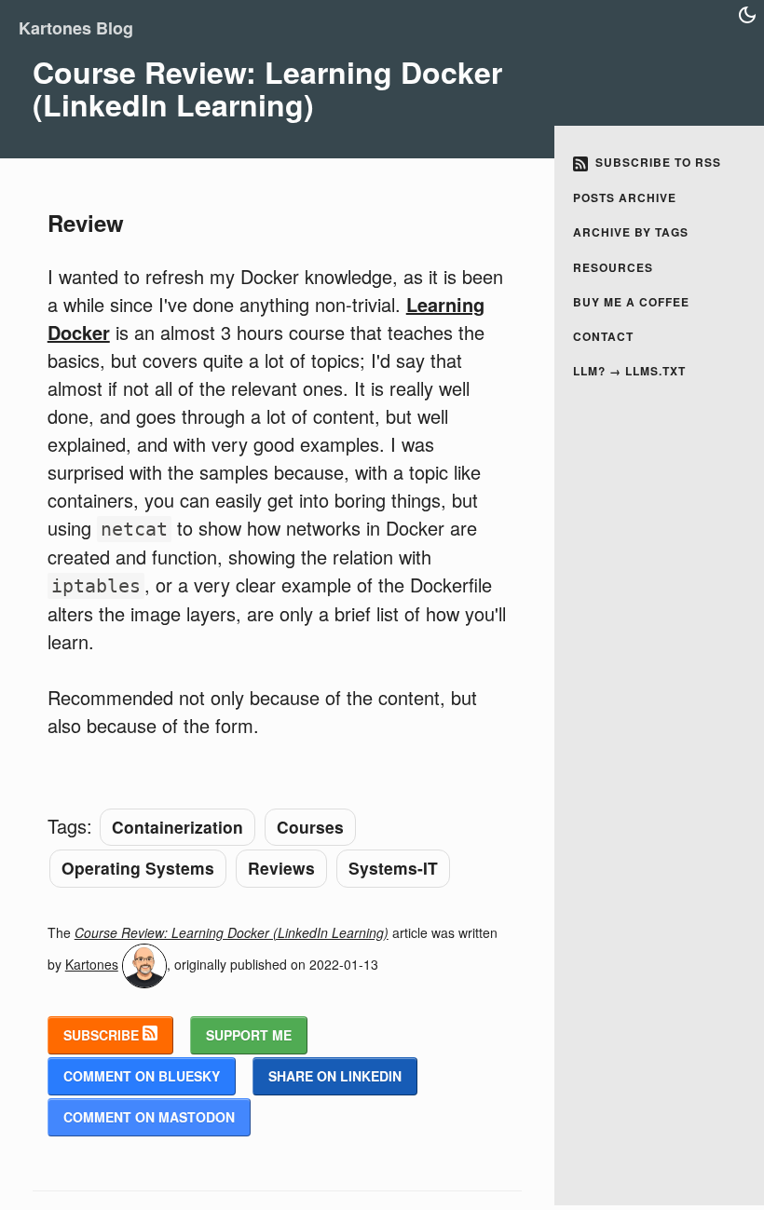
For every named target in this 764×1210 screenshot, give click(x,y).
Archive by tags (631, 232)
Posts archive (624, 197)
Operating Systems (137, 867)
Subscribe (103, 1035)
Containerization (177, 826)
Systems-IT (393, 867)
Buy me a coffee (631, 301)
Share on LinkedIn (335, 1076)
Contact (603, 336)
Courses (310, 826)
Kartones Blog (76, 28)
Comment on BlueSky (141, 1076)
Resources (613, 267)
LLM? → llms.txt (629, 370)
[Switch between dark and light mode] (747, 15)
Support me (249, 1035)
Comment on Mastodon (149, 1117)
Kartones (91, 964)
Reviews (281, 867)
